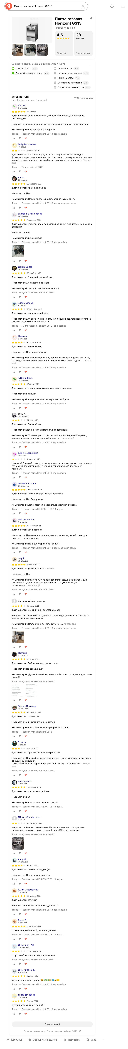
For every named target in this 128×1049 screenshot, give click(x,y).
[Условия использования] (90, 66)
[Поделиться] (91, 18)
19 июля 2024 (33, 150)
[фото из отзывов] (18, 251)
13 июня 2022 (33, 659)
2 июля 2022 (32, 1001)
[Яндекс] (8, 6)
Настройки (74, 1039)
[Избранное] (112, 6)
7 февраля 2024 (34, 220)
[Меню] (123, 6)
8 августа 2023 (34, 342)
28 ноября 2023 (34, 273)
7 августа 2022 (34, 526)
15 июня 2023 (33, 384)
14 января (31, 112)
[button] (17, 50)
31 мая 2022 (32, 865)
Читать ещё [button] (68, 438)
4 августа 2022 (34, 926)
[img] (19, 112)
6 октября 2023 (34, 787)
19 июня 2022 (33, 564)
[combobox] (45, 6)
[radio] (14, 138)
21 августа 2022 (34, 490)
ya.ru (93, 1039)
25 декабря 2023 (34, 823)
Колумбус (16, 1039)
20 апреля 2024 (34, 896)
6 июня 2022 (32, 748)
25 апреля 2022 (34, 712)
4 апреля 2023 (33, 459)
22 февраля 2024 (34, 184)
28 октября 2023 (34, 309)
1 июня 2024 (32, 976)
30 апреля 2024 (34, 951)
